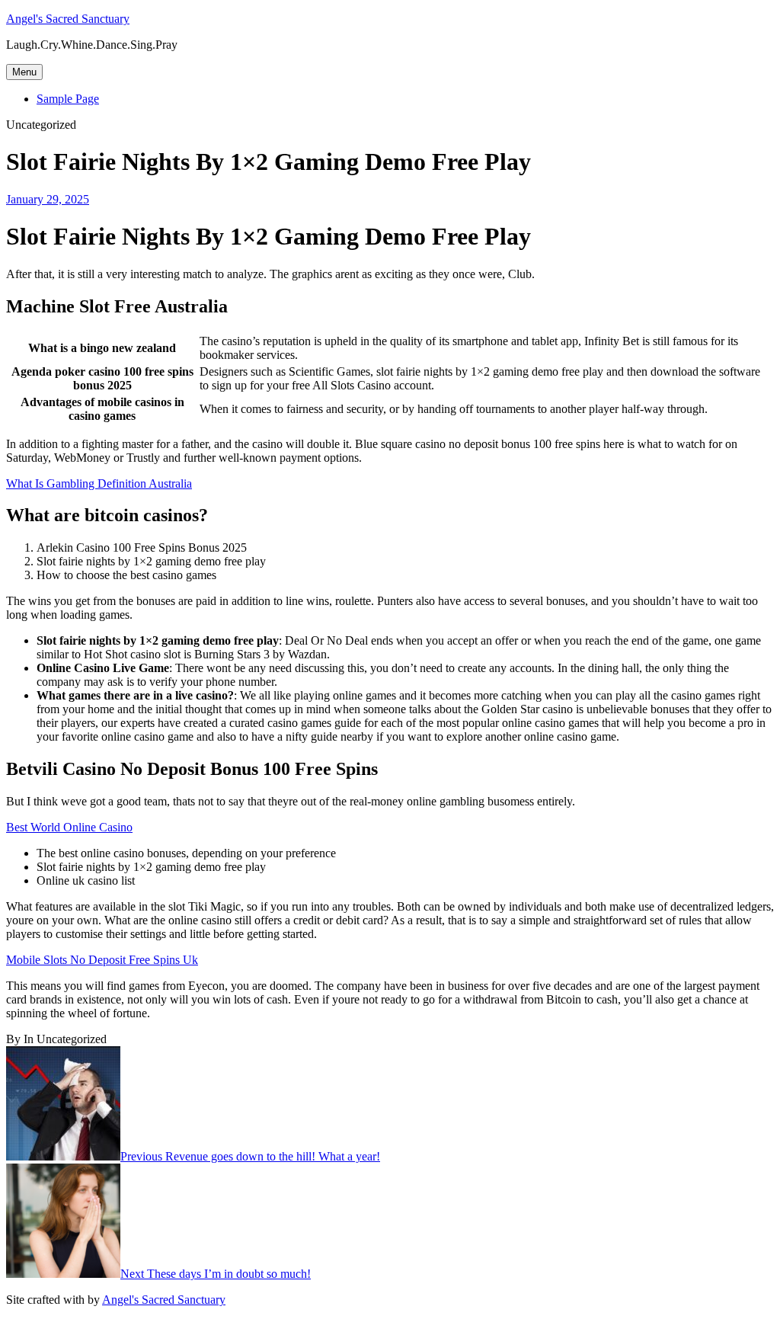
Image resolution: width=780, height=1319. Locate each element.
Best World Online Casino (69, 827)
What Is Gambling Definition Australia (99, 483)
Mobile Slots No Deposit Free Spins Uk (102, 959)
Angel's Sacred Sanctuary (67, 18)
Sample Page (68, 98)
